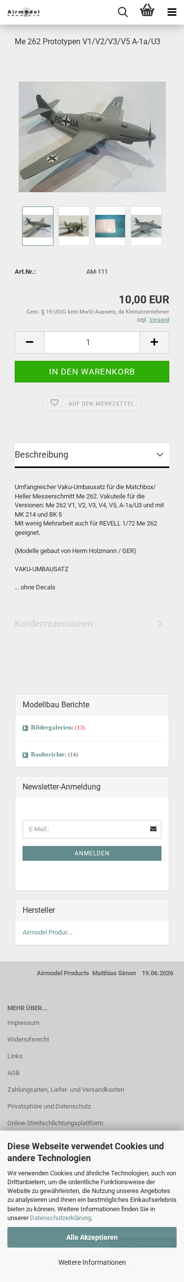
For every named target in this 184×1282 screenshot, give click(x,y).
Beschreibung (41, 454)
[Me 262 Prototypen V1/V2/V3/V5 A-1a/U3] (92, 129)
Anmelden (92, 853)
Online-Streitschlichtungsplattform (55, 1123)
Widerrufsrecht (28, 1039)
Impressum (23, 1022)
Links (15, 1056)
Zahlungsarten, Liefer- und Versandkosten (65, 1089)
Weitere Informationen (92, 1262)
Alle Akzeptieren (92, 1237)
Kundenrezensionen (54, 623)
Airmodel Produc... (48, 932)
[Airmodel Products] (19, 12)
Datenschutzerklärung (60, 1218)
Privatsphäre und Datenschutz (49, 1106)
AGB (13, 1073)
